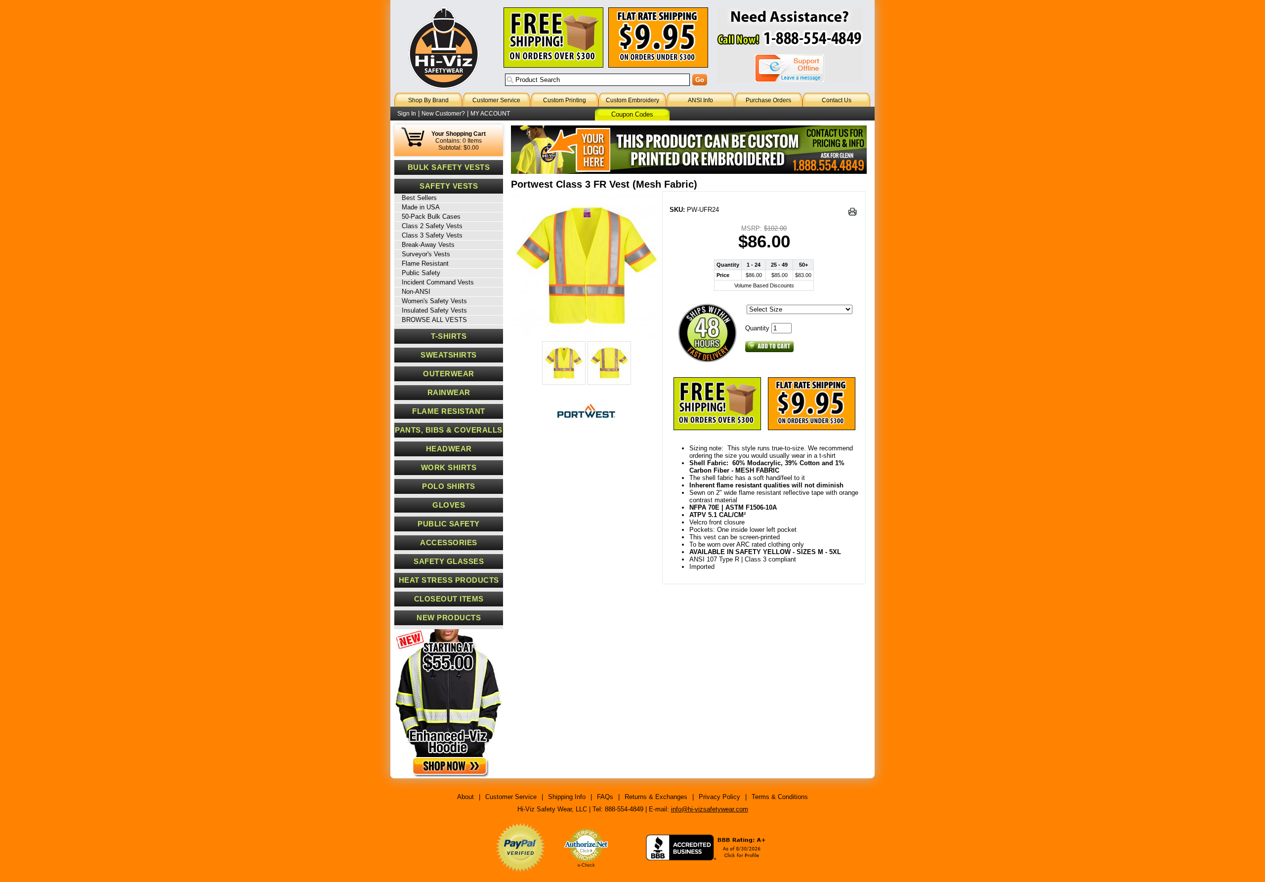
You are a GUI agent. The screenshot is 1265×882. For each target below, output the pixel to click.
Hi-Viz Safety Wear (443, 48)
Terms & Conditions (780, 797)
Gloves (448, 505)
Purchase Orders (768, 100)
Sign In (406, 113)
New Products (449, 618)
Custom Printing (564, 100)
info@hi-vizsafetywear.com (709, 809)
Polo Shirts (448, 486)
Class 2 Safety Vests (432, 226)
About (465, 797)
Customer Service (496, 100)
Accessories (448, 543)
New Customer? (443, 113)
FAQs (605, 797)
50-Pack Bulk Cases (431, 216)
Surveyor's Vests (426, 254)
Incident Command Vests (438, 282)
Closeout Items (449, 599)
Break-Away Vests (428, 244)
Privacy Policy (719, 797)
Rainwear (448, 393)
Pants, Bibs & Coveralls (449, 430)
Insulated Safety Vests (434, 310)
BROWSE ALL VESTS (434, 319)
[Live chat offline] (789, 68)
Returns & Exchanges (656, 797)
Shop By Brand (428, 100)
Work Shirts (449, 468)
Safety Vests (449, 186)
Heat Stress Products (449, 580)
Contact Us (836, 100)
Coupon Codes (632, 114)
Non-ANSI (416, 291)
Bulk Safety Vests (449, 167)
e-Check (586, 865)
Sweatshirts (449, 355)
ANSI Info (700, 100)
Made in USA (421, 207)
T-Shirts (448, 336)
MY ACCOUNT (490, 113)
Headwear (449, 449)
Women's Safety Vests (434, 301)
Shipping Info (567, 797)
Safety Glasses (449, 561)
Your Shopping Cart (458, 133)
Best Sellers (419, 197)
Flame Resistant (425, 263)
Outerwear (448, 374)
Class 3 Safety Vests (432, 235)
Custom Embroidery (632, 100)
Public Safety (421, 273)
